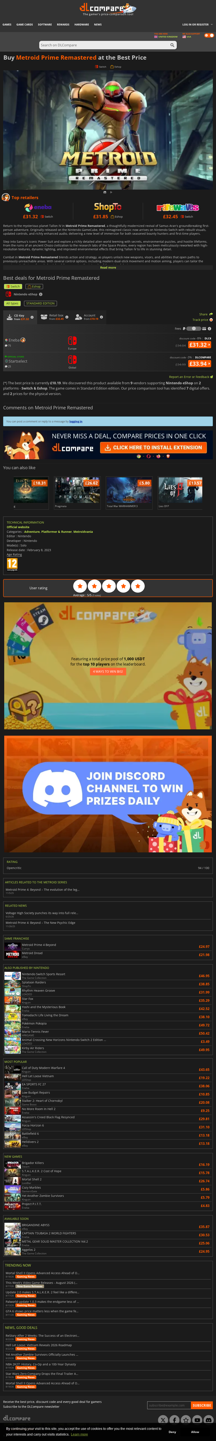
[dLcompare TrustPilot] (185, 1420)
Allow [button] (195, 1432)
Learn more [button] (79, 1434)
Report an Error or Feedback (189, 377)
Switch (15, 286)
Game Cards (24, 24)
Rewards (63, 24)
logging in (75, 421)
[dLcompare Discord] (207, 1420)
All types (12, 303)
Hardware (81, 24)
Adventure (32, 532)
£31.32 (198, 344)
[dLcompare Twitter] (162, 1420)
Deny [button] (172, 1432)
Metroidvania (83, 532)
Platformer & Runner (56, 532)
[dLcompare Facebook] (173, 1420)
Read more (108, 267)
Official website (18, 527)
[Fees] (193, 329)
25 (9, 366)
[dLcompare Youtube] (196, 1420)
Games (7, 24)
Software (45, 24)
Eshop (36, 286)
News (98, 24)
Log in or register (195, 24)
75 (9, 345)
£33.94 (198, 363)
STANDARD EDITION (40, 303)
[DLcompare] (17, 1417)
